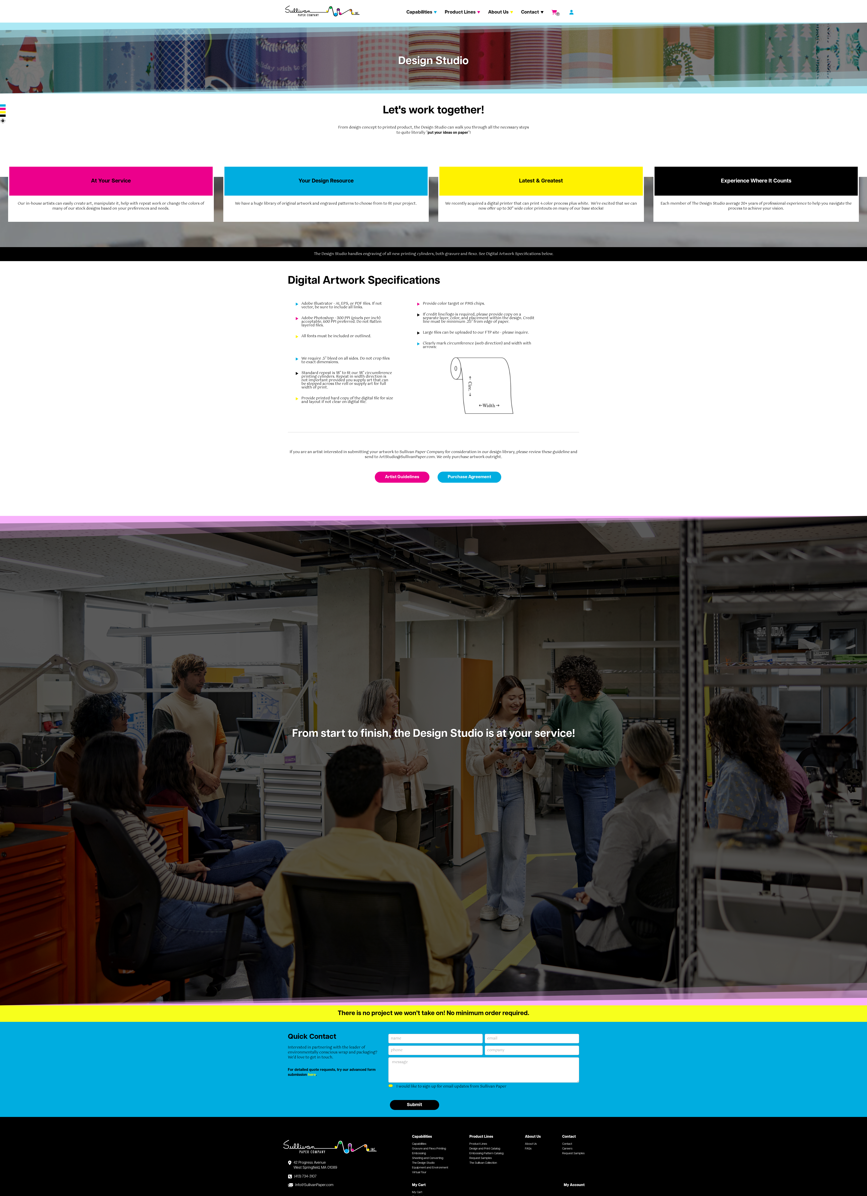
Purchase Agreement (469, 477)
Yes (398, 1086)
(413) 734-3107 (305, 1176)
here (312, 1075)
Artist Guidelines (402, 477)
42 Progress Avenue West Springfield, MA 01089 (315, 1165)
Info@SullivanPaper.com (314, 1185)
